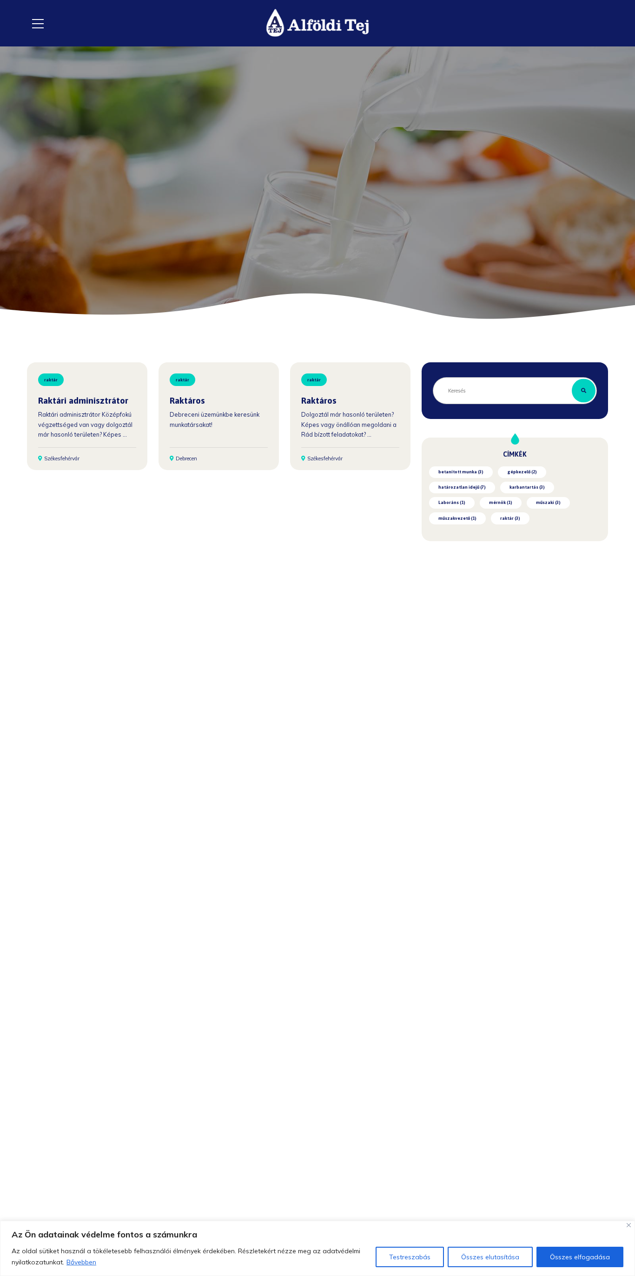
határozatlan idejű (462, 487)
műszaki (548, 502)
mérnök (500, 502)
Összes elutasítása (490, 1257)
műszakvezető (457, 518)
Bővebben (81, 1262)
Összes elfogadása (580, 1257)
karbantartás (527, 487)
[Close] (629, 1225)
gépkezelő (522, 471)
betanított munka (460, 471)
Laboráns (451, 502)
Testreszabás (409, 1257)
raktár (51, 379)
